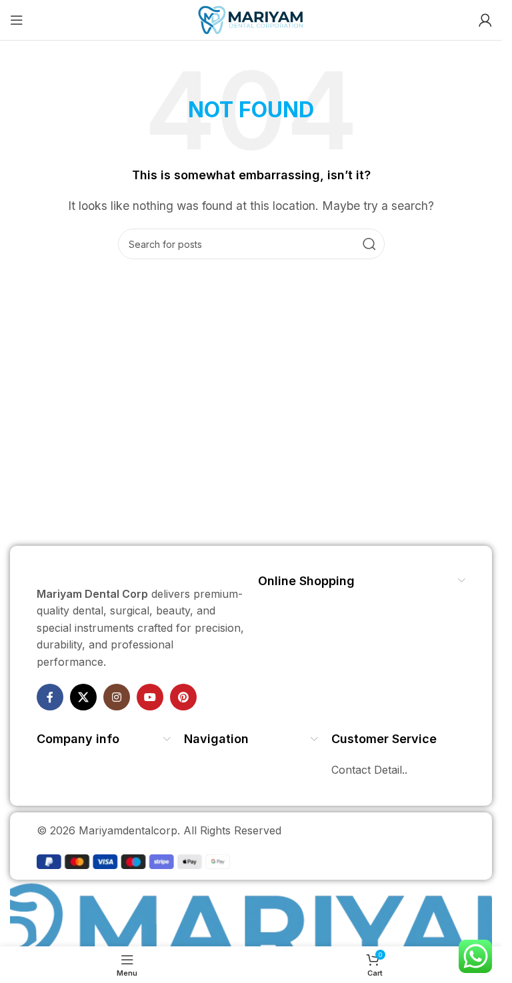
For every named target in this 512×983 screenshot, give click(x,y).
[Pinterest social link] (183, 697)
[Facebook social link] (50, 697)
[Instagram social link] (116, 697)
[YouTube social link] (150, 697)
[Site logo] (251, 18)
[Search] (369, 244)
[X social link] (83, 697)
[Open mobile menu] (16, 20)
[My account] (485, 20)
